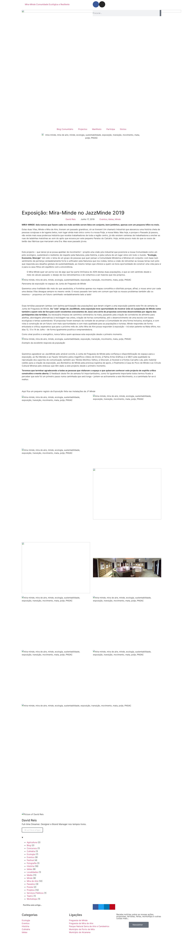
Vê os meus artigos (32, 830)
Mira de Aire (32, 881)
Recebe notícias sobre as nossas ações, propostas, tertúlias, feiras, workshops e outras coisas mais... (138, 916)
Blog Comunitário (65, 129)
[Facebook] (96, 4)
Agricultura (32, 842)
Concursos (32, 848)
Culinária (31, 851)
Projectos (82, 129)
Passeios (31, 884)
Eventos (103, 219)
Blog (29, 845)
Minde (118, 219)
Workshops (32, 899)
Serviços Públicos (35, 893)
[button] (95, 907)
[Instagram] (102, 4)
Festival (30, 860)
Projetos (31, 890)
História (30, 866)
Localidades (32, 872)
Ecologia (31, 854)
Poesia (30, 887)
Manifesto (96, 129)
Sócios (123, 129)
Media (29, 875)
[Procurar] (160, 13)
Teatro (30, 896)
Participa (110, 129)
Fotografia (31, 863)
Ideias (111, 219)
